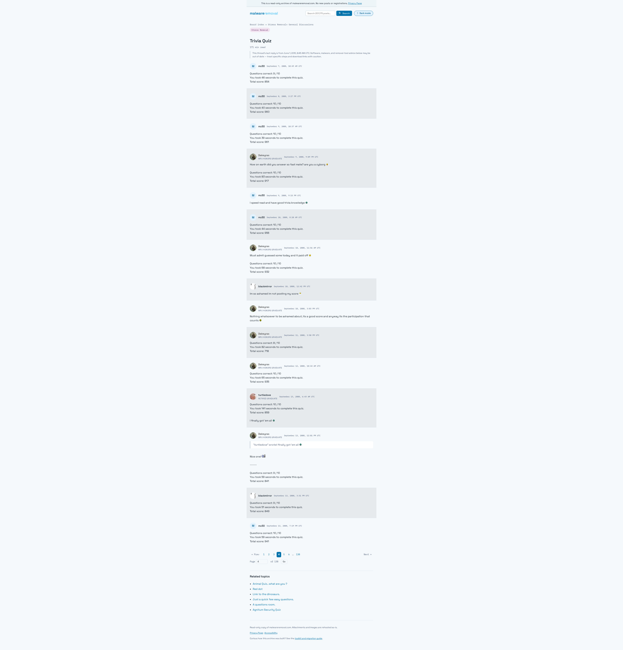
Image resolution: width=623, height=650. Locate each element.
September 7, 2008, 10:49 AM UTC (284, 66)
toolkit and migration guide (308, 638)
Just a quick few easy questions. (273, 599)
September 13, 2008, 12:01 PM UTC (302, 435)
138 (298, 554)
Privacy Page (355, 3)
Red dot (258, 589)
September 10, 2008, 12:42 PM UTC (292, 286)
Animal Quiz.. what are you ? (270, 583)
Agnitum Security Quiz (267, 609)
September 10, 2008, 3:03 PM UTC (301, 308)
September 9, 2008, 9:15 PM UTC (284, 195)
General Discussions (301, 24)
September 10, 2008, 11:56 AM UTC (302, 247)
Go (284, 561)
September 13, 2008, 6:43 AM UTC (297, 396)
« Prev (255, 554)
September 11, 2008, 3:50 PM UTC (301, 335)
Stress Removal (277, 24)
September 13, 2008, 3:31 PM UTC (291, 495)
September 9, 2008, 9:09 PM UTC (301, 156)
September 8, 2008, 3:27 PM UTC (284, 96)
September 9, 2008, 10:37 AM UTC (284, 126)
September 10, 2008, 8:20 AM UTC (284, 217)
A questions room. (264, 604)
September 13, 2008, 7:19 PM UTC (284, 525)
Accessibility (270, 633)
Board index (257, 24)
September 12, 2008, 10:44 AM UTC (302, 366)
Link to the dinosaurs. (266, 594)
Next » (368, 554)
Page (252, 561)
